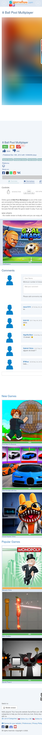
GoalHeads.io (6, 264)
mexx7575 (27, 307)
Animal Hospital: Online (8, 536)
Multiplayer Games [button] (20, 160)
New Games (9, 396)
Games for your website (13, 723)
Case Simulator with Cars (9, 490)
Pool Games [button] (32, 160)
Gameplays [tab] (30, 181)
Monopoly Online (7, 590)
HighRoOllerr (28, 335)
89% (5, 147)
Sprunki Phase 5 (7, 682)
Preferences (26, 723)
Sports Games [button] (7, 160)
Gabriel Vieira (28, 348)
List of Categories (10, 718)
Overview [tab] (13, 181)
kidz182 (26, 320)
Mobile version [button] (10, 707)
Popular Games (11, 542)
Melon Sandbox (6, 636)
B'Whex (26, 362)
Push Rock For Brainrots (9, 444)
